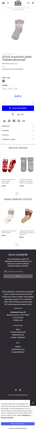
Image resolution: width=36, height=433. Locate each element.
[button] (17, 193)
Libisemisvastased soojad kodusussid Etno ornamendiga (26, 181)
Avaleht (9, 8)
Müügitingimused (18, 335)
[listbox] (18, 81)
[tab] (18, 126)
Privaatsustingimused (18, 332)
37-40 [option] (10, 89)
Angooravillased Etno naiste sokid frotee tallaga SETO (27, 232)
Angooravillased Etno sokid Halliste (9, 232)
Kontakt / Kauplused (18, 337)
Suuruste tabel (8, 139)
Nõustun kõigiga (17, 424)
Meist (18, 329)
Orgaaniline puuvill (18, 349)
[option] (3, 81)
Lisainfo (5, 131)
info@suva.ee (18, 320)
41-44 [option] (15, 89)
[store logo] (18, 2)
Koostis (5, 135)
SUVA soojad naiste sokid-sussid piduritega (8, 181)
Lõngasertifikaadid (17, 352)
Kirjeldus (6, 126)
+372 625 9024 (18, 318)
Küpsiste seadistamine (18, 428)
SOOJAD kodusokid (8, 54)
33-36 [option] (4, 89)
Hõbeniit (18, 347)
